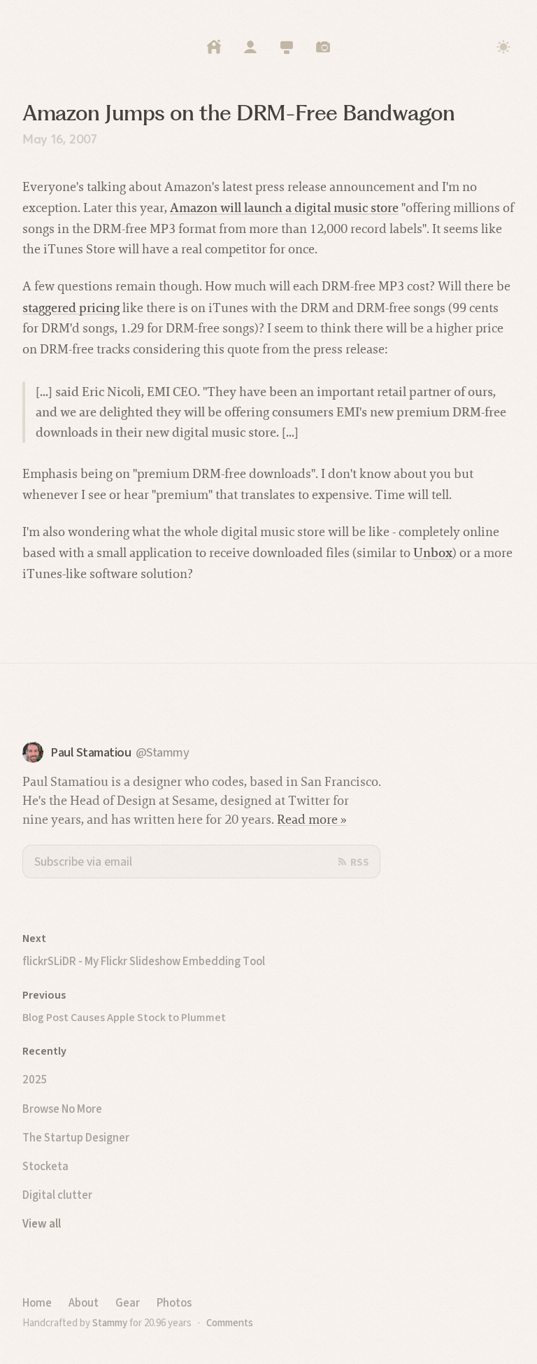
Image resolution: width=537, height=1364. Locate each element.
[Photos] (323, 47)
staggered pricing (71, 307)
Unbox (432, 552)
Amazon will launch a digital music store (284, 207)
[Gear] (286, 47)
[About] (250, 47)
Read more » (312, 819)
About (84, 1302)
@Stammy (162, 753)
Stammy (109, 1323)
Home (37, 1302)
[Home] (214, 47)
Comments (229, 1323)
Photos (174, 1302)
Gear (127, 1302)
